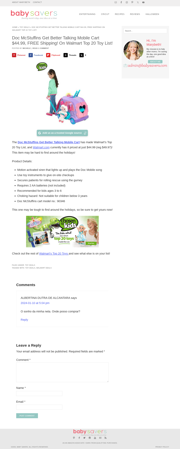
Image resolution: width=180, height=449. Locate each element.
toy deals (30, 268)
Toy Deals (25, 27)
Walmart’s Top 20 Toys (54, 253)
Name (21, 388)
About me (155, 62)
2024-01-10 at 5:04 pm (35, 303)
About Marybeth (21, 2)
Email (20, 401)
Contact (37, 2)
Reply (24, 319)
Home (15, 27)
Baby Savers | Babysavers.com (34, 14)
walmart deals (44, 268)
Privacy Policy (162, 447)
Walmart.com (41, 147)
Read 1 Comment (41, 48)
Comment (23, 359)
